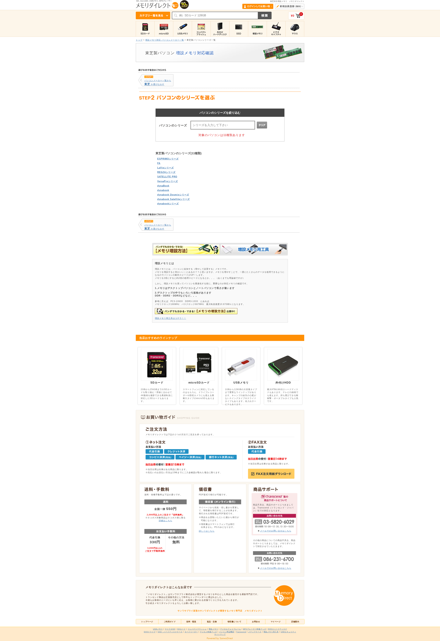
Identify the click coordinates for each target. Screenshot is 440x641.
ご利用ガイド (170, 622)
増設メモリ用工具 (271, 632)
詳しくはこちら (206, 531)
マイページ (276, 622)
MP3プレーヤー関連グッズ (254, 629)
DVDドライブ (150, 632)
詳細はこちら (165, 520)
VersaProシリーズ (167, 181)
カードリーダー (191, 632)
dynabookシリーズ (168, 203)
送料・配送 (191, 622)
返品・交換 (212, 622)
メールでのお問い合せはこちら (275, 531)
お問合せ (256, 622)
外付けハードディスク (277, 629)
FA (158, 163)
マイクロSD (170, 629)
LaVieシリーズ (165, 167)
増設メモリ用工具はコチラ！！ (170, 318)
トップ (139, 40)
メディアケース (254, 632)
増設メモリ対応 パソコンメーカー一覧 (164, 40)
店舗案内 (295, 622)
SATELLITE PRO (167, 176)
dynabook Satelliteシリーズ (173, 199)
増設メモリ (213, 629)
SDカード (181, 629)
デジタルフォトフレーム (230, 629)
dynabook (163, 190)
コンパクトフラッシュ (197, 629)
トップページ (147, 622)
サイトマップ (220, 634)
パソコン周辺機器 (226, 632)
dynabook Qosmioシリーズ (173, 194)
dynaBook (163, 185)
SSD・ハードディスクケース (170, 632)
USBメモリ (158, 629)
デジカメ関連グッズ (208, 632)
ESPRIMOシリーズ (168, 159)
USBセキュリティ (288, 632)
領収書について (234, 622)
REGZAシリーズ (166, 172)
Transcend (241, 632)
